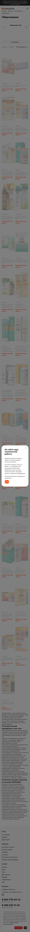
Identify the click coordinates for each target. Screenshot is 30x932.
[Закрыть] (26, 448)
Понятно (7, 482)
